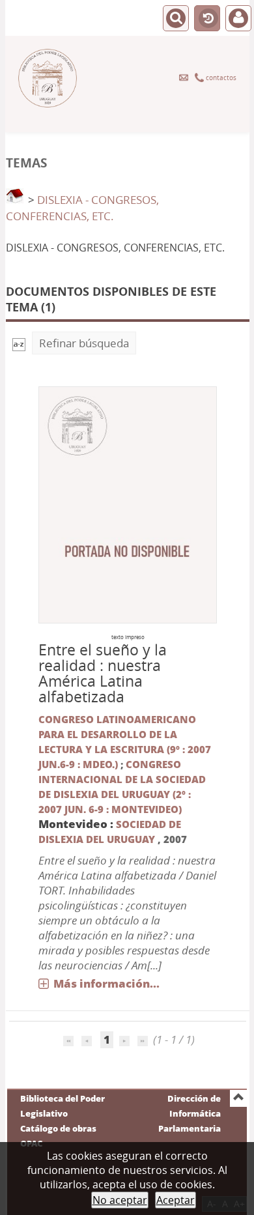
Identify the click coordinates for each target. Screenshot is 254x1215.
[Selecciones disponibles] (18, 343)
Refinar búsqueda (84, 343)
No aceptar (119, 1200)
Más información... (106, 983)
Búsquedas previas (207, 19)
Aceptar (175, 1200)
